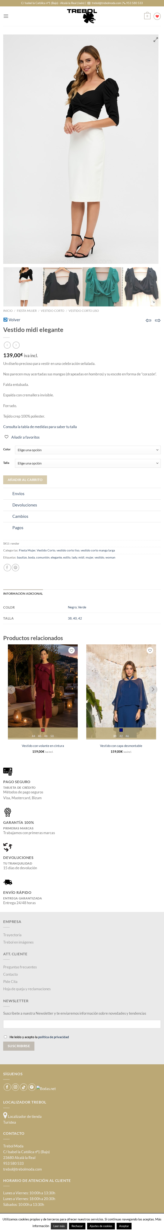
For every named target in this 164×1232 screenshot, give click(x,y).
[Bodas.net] (46, 1088)
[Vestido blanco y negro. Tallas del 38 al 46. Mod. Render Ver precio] (23, 287)
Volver (14, 319)
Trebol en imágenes (18, 942)
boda (31, 557)
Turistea (9, 1122)
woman (110, 557)
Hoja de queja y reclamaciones (27, 989)
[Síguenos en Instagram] (15, 1087)
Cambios (20, 516)
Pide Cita (10, 981)
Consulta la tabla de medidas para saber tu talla (40, 426)
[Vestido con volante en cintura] (43, 691)
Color (7, 449)
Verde (82, 607)
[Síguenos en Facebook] (7, 1087)
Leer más (59, 1226)
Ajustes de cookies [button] (101, 1226)
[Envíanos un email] (89, 3)
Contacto (10, 974)
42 (80, 618)
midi (81, 557)
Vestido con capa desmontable (121, 746)
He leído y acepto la (39, 1037)
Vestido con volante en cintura (43, 746)
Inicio (8, 310)
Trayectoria (12, 935)
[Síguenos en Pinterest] (32, 1087)
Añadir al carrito (25, 480)
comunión (43, 557)
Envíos (18, 493)
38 (70, 618)
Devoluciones (24, 505)
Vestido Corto (52, 310)
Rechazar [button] (77, 1226)
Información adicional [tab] (23, 593)
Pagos (17, 527)
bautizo (22, 557)
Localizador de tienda (24, 1116)
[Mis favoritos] (157, 16)
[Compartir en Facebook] (7, 567)
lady (74, 557)
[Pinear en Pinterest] (15, 567)
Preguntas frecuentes (20, 967)
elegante (56, 557)
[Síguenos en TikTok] (23, 1087)
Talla (6, 462)
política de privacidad (53, 1037)
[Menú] (6, 16)
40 (75, 618)
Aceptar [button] (124, 1226)
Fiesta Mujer (27, 310)
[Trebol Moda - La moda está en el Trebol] (82, 16)
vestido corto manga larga (98, 550)
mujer (89, 557)
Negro (72, 607)
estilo (66, 557)
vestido (99, 557)
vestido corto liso (84, 310)
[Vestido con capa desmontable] (121, 691)
